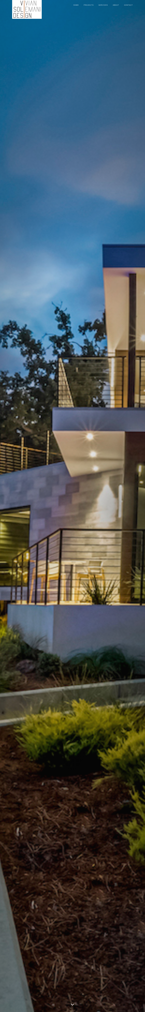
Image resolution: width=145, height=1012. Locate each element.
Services (103, 5)
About (116, 5)
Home (76, 5)
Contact (128, 5)
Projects (89, 5)
